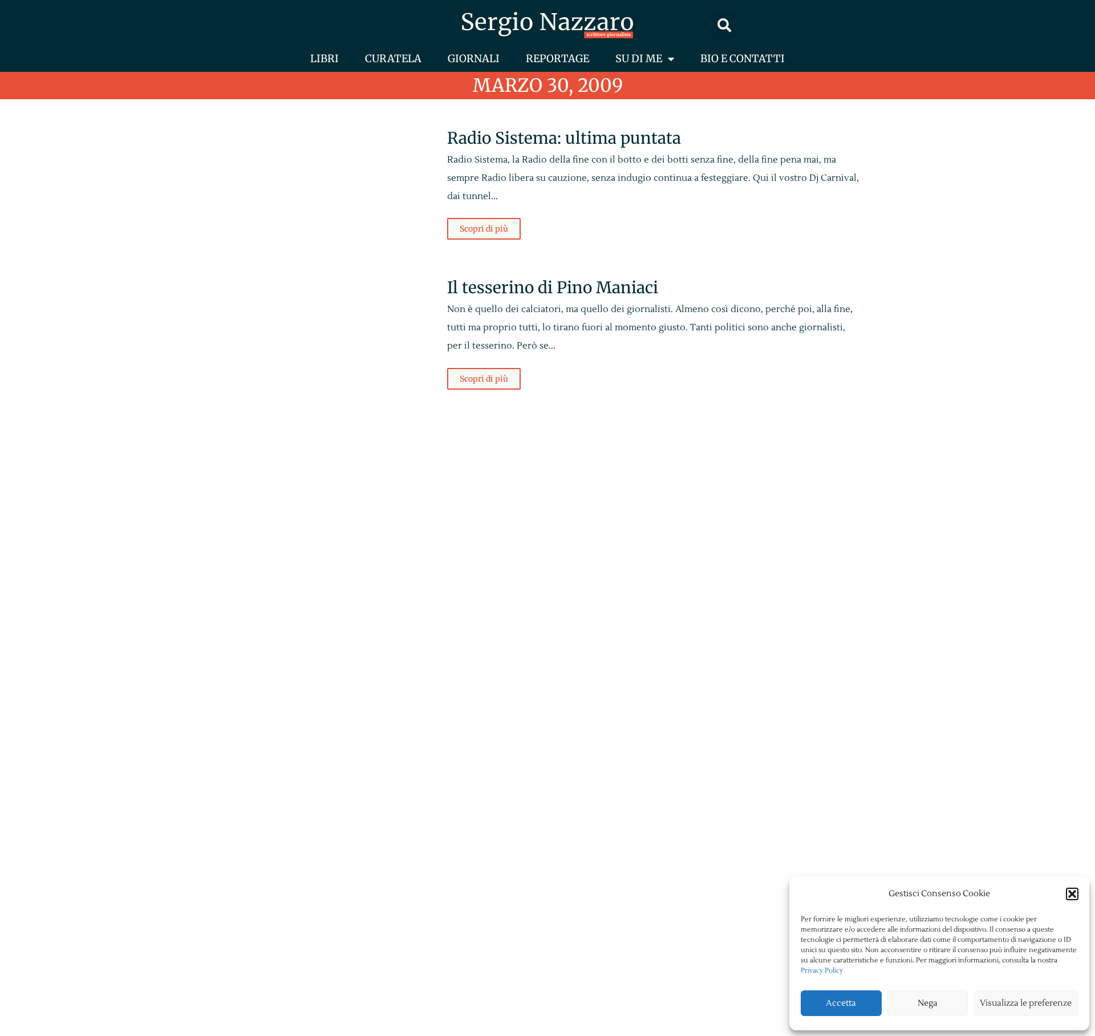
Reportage (557, 58)
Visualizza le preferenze (1026, 1003)
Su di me (638, 58)
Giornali (474, 58)
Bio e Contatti (742, 58)
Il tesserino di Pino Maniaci (552, 287)
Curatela (393, 58)
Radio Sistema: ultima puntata (564, 138)
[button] (1072, 894)
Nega (928, 1003)
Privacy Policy (822, 970)
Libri (324, 58)
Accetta (841, 1003)
